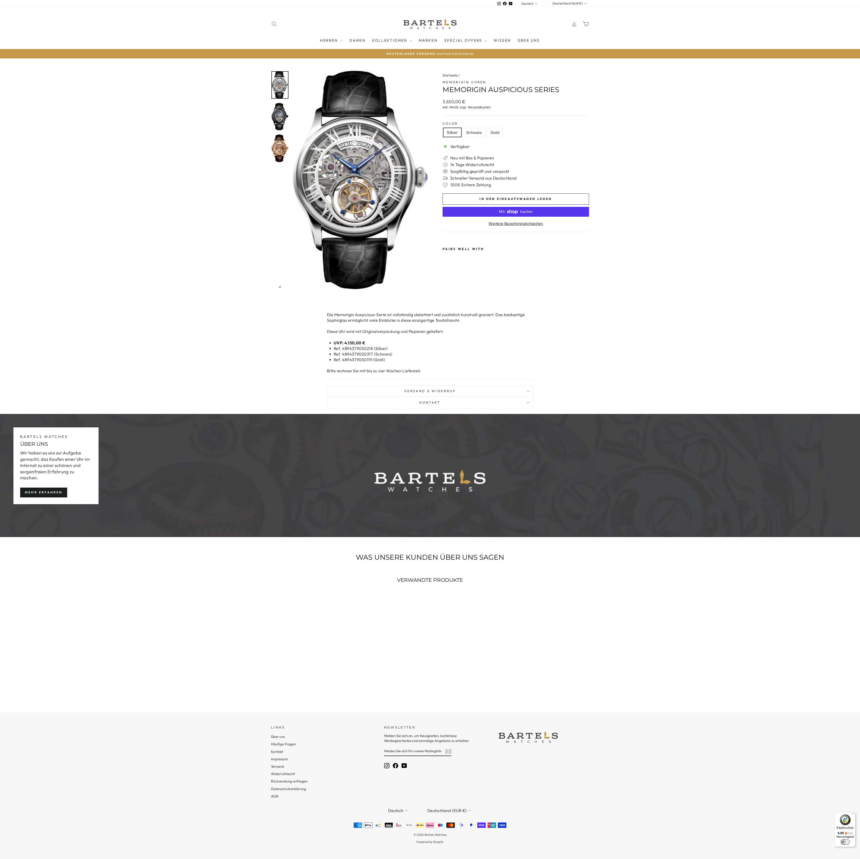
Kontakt (429, 403)
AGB (274, 796)
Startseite (450, 75)
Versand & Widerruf (430, 391)
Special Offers (464, 40)
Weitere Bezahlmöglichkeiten (515, 223)
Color (450, 124)
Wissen (502, 40)
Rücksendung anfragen (289, 781)
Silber (452, 132)
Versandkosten (479, 107)
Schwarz (474, 132)
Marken (428, 40)
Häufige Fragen (283, 744)
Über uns (529, 40)
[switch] (845, 842)
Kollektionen (390, 40)
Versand (277, 766)
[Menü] (853, 814)
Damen (357, 40)
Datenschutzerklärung (288, 789)
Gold (495, 132)
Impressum (279, 759)
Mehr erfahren (43, 492)
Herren (329, 40)
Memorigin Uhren (464, 82)
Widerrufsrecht (283, 774)
